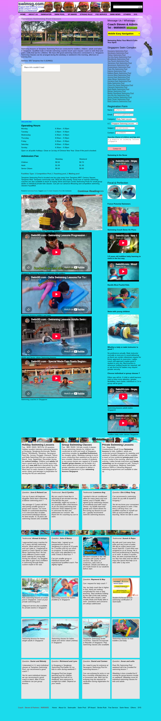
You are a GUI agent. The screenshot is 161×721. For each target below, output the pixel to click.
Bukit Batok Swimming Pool (118, 89)
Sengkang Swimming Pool (118, 53)
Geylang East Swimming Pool (119, 81)
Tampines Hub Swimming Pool (120, 63)
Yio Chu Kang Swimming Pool (119, 57)
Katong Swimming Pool (117, 71)
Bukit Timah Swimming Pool (119, 99)
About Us (33, 14)
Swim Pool (59, 14)
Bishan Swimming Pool (117, 91)
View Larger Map (26, 121)
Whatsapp (131, 28)
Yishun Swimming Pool (117, 55)
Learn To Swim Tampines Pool (52, 191)
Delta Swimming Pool (116, 83)
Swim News (115, 14)
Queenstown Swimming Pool (119, 67)
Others (127, 14)
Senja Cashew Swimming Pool (120, 97)
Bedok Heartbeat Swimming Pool (121, 93)
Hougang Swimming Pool (118, 51)
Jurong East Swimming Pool (119, 77)
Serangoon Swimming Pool (118, 65)
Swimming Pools (32, 191)
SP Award (72, 14)
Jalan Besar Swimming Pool (119, 79)
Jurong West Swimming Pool (119, 75)
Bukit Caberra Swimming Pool (119, 101)
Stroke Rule (86, 14)
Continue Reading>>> (91, 191)
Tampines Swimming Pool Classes (41, 18)
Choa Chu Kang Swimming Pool (120, 85)
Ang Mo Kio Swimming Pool (118, 95)
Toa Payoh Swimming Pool (118, 61)
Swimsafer (46, 14)
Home (23, 14)
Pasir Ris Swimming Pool (117, 69)
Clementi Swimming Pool (117, 87)
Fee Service (101, 14)
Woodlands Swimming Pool (118, 59)
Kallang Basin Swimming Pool (119, 73)
